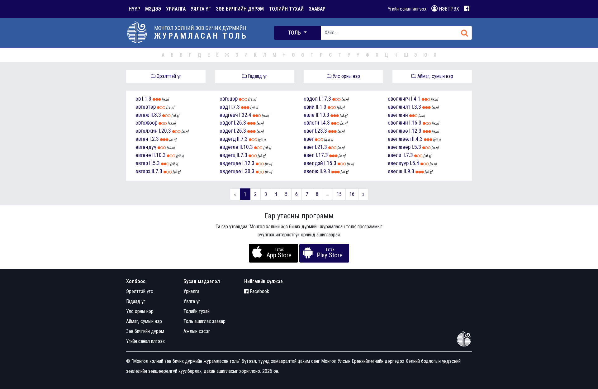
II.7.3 (157, 171)
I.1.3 (146, 99)
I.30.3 (248, 171)
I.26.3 (240, 123)
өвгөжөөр (146, 123)
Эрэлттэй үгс (139, 291)
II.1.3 (321, 107)
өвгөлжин (146, 131)
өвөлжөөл (399, 139)
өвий (309, 107)
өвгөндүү (145, 147)
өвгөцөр (229, 99)
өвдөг (226, 123)
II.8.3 (155, 115)
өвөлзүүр (398, 163)
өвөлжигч (399, 99)
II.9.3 (325, 171)
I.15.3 (330, 163)
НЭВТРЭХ (448, 9)
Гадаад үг (257, 76)
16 (351, 194)
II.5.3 (154, 163)
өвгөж (142, 115)
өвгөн (141, 139)
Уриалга (191, 291)
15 (339, 194)
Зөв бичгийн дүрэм (145, 331)
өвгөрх (142, 171)
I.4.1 (415, 99)
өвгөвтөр (145, 107)
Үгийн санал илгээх (407, 9)
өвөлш (395, 171)
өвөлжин (398, 115)
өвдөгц (227, 155)
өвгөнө (143, 155)
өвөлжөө (398, 131)
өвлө (309, 115)
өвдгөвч (229, 115)
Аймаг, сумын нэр (434, 76)
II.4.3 (417, 139)
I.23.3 (321, 131)
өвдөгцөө (230, 163)
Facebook (259, 291)
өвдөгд (228, 139)
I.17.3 (325, 99)
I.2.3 (154, 139)
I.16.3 (415, 123)
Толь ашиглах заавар (204, 321)
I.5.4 (414, 163)
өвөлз (394, 155)
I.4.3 (325, 123)
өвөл (309, 155)
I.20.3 (165, 131)
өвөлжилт (399, 107)
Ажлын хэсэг (196, 331)
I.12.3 (248, 163)
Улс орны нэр (345, 76)
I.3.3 (416, 107)
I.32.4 (245, 115)
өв (138, 99)
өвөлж (311, 171)
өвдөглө (229, 147)
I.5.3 (416, 147)
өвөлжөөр (399, 147)
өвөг (309, 131)
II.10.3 (159, 155)
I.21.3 (321, 147)
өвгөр (141, 163)
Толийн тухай (196, 311)
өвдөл (311, 99)
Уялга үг (191, 301)
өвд (224, 107)
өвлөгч (311, 123)
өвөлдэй (313, 163)
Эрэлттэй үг (168, 76)
